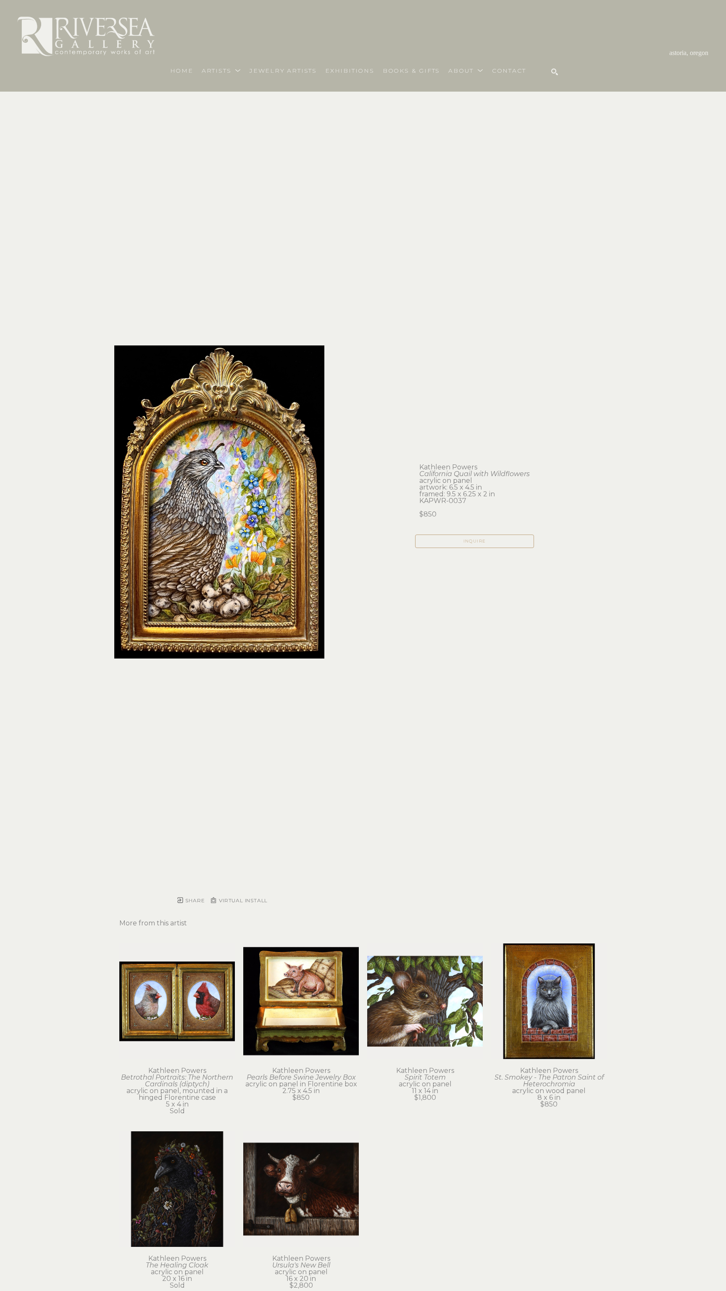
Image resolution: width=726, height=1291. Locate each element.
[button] (221, 70)
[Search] (554, 72)
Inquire (474, 541)
